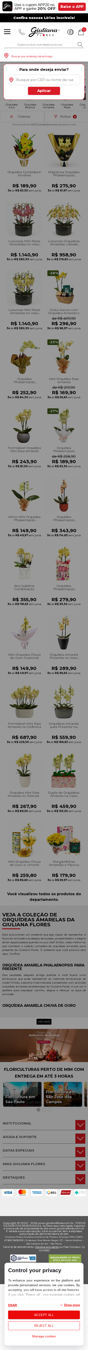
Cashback (70, 32)
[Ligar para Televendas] (22, 32)
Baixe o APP (71, 7)
